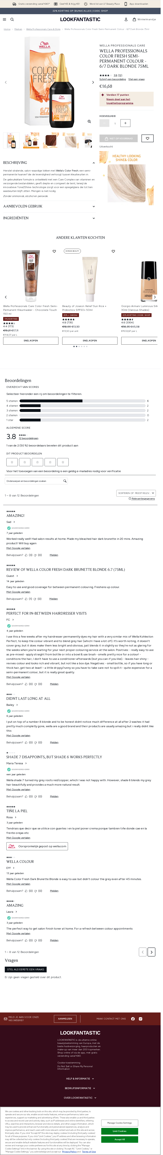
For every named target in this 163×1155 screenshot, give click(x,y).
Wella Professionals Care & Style (43, 29)
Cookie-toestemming (68, 1063)
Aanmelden (65, 1018)
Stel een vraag (136, 79)
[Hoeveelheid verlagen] (104, 123)
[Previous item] (5, 297)
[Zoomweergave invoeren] (89, 121)
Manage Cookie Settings (119, 1123)
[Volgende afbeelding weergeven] (93, 82)
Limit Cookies (119, 1131)
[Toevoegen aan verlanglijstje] (148, 138)
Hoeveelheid (107, 116)
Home (7, 29)
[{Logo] (80, 19)
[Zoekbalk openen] (12, 19)
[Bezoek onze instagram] (140, 1019)
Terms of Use (89, 1152)
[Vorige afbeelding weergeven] (5, 82)
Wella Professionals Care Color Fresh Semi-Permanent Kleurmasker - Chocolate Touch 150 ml (30, 310)
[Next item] (154, 297)
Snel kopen (31, 340)
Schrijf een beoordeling (112, 79)
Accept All (120, 1139)
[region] (80, 1131)
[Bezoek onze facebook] (133, 1019)
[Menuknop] (4, 19)
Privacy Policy (69, 1152)
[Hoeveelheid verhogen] (125, 123)
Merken (18, 29)
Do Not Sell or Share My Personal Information (75, 1067)
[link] (126, 19)
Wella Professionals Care (122, 45)
